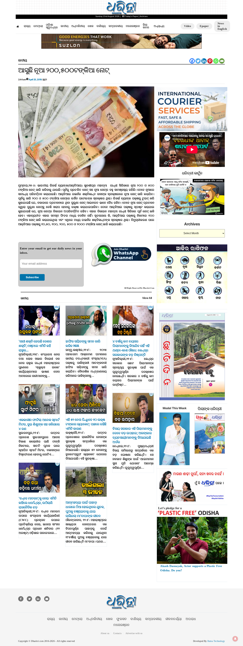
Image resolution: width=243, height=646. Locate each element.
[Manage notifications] (235, 638)
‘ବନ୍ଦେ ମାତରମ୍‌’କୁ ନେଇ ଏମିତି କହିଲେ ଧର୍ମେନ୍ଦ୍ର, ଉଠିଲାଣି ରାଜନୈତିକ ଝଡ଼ (38, 502)
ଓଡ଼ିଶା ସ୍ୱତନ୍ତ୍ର (52, 26)
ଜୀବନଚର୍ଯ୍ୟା (173, 619)
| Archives (143, 16)
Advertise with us (133, 633)
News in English (222, 26)
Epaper (204, 26)
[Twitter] (198, 61)
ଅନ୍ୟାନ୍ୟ (159, 26)
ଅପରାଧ (191, 619)
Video (187, 26)
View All (147, 298)
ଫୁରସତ (121, 619)
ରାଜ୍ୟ (27, 26)
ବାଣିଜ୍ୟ (101, 26)
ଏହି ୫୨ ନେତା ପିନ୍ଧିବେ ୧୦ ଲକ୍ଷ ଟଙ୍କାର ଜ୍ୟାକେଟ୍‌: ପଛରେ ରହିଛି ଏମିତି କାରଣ (86, 424)
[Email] (221, 61)
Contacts (117, 633)
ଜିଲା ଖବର (146, 26)
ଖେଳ (90, 26)
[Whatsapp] (216, 61)
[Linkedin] (204, 61)
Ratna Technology (216, 641)
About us (105, 633)
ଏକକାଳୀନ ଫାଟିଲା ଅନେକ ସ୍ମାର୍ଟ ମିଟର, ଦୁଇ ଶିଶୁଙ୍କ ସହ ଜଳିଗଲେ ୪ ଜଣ (39, 424)
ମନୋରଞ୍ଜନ (133, 26)
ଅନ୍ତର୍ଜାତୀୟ (78, 26)
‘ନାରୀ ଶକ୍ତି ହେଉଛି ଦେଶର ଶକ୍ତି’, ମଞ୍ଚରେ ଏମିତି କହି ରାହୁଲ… (35, 345)
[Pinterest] (210, 61)
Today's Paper (131, 16)
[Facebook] (192, 61)
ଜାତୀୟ (64, 26)
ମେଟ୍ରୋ (38, 26)
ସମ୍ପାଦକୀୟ (116, 26)
